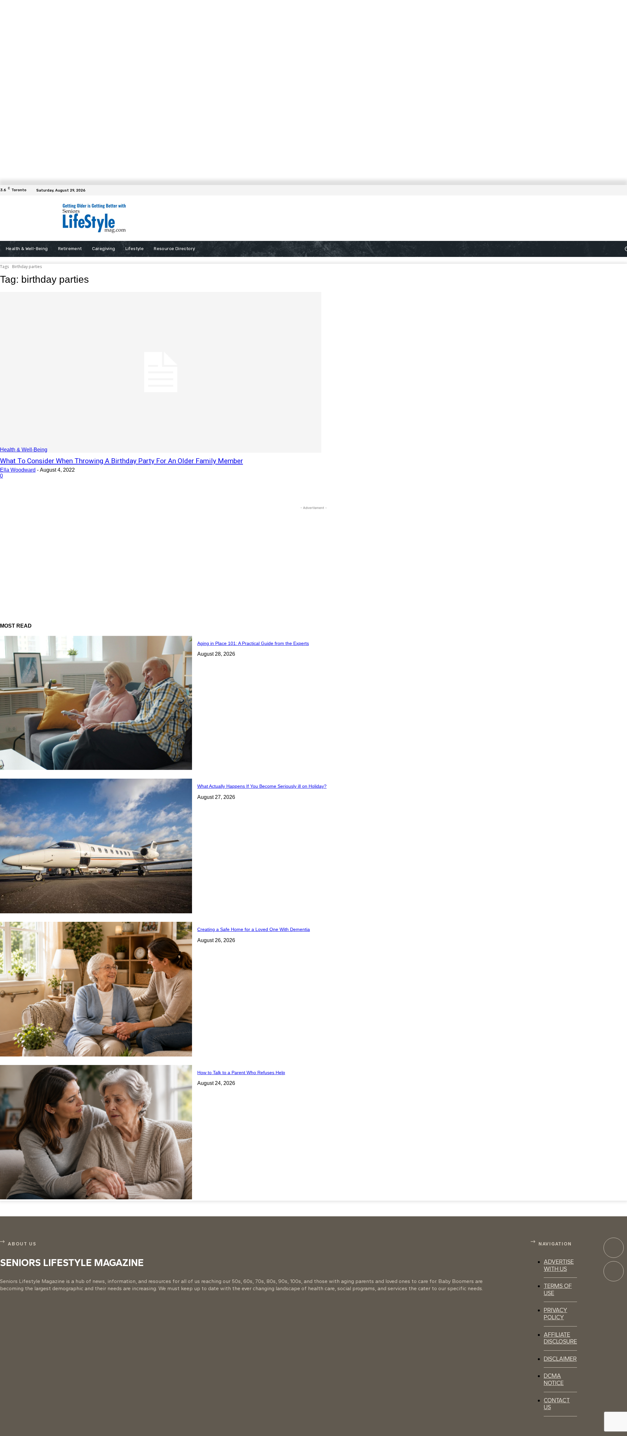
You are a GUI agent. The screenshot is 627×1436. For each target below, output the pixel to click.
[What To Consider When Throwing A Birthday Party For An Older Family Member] (160, 372)
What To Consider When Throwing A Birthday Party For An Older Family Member (121, 461)
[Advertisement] (307, 218)
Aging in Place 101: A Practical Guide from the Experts (253, 643)
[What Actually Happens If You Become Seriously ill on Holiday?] (96, 846)
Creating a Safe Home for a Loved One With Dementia (253, 929)
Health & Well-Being (23, 449)
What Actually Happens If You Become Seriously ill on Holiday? (262, 786)
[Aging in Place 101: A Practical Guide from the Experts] (96, 703)
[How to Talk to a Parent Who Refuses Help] (96, 1132)
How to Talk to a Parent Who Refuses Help (241, 1072)
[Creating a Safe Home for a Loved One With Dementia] (96, 989)
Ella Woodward (18, 470)
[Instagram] (613, 1271)
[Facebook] (623, 190)
